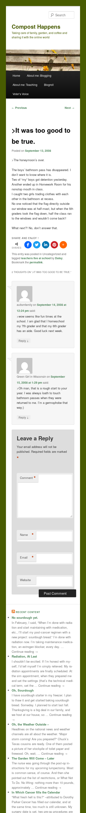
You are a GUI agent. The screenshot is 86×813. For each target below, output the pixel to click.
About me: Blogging (39, 75)
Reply (24, 340)
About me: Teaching (25, 85)
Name (27, 534)
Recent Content (28, 612)
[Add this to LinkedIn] (45, 244)
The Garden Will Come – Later (33, 758)
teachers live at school (36, 258)
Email (27, 557)
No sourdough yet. (25, 617)
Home (16, 75)
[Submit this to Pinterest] (54, 244)
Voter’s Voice (21, 94)
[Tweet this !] (36, 244)
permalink (36, 262)
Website (25, 580)
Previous (19, 108)
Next (69, 108)
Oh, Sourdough (23, 690)
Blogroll (49, 85)
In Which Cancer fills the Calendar (36, 792)
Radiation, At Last (24, 656)
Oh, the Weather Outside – (30, 724)
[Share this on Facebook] (28, 244)
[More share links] (63, 244)
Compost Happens (36, 26)
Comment (28, 477)
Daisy (59, 258)
